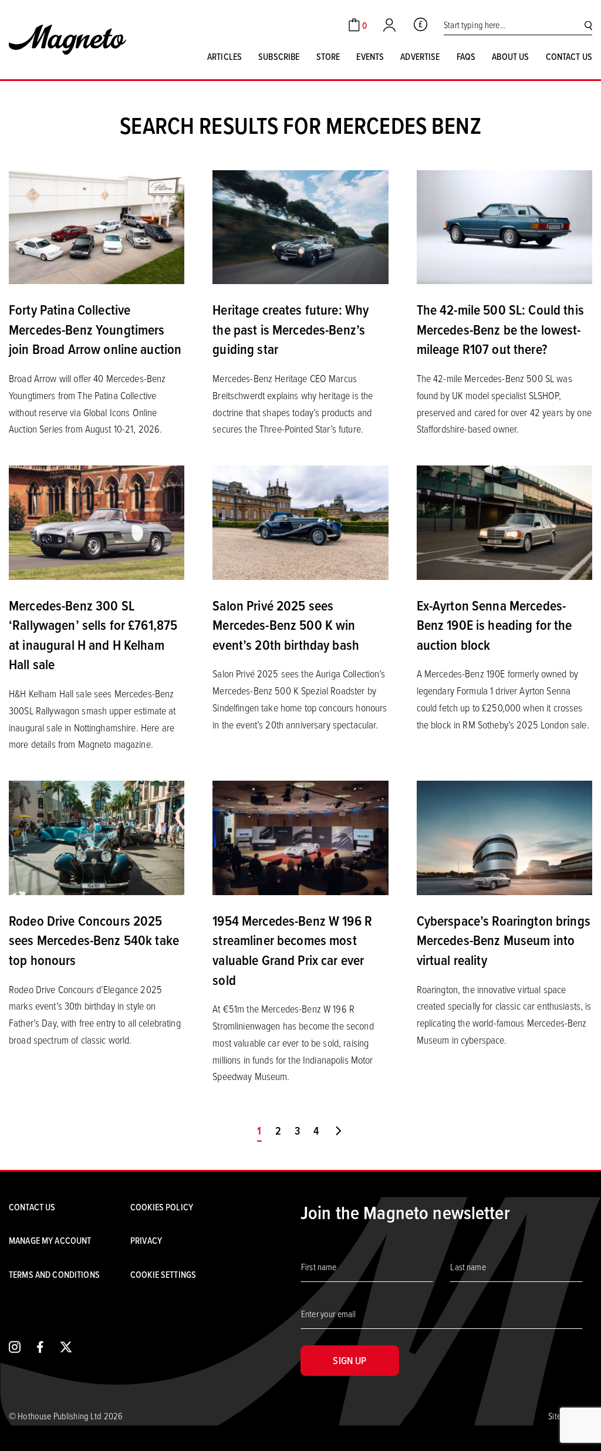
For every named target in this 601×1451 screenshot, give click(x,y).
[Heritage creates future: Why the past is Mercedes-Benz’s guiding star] (300, 226)
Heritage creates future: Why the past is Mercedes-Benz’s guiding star (290, 329)
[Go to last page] (338, 1131)
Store (328, 56)
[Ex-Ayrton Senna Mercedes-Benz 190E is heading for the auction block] (504, 521)
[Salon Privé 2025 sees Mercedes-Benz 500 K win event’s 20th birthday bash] (300, 521)
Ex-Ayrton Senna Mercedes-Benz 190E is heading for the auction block (494, 624)
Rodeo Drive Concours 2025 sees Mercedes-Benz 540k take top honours (94, 940)
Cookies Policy (161, 1206)
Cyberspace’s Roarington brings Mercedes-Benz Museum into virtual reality (503, 940)
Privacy (146, 1240)
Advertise (420, 56)
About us (510, 56)
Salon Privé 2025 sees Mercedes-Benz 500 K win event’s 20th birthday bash (285, 624)
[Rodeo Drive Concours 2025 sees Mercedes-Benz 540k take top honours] (96, 836)
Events (370, 56)
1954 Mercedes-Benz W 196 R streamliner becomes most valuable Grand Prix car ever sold (292, 950)
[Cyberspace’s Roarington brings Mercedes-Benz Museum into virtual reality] (504, 836)
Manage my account (50, 1240)
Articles (224, 56)
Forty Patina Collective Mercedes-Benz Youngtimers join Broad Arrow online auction (95, 329)
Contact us (569, 56)
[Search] (588, 25)
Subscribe (278, 56)
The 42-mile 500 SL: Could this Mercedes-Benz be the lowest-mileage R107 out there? (500, 329)
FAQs (466, 56)
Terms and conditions (54, 1274)
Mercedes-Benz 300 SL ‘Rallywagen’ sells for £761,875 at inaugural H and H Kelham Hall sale (93, 634)
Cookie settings (163, 1274)
